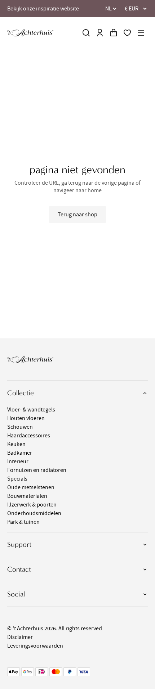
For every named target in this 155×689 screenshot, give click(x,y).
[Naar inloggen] (100, 33)
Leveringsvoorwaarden (35, 645)
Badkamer (19, 452)
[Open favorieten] (127, 33)
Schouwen (20, 427)
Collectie (20, 393)
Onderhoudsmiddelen (34, 513)
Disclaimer (20, 637)
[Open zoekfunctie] (86, 33)
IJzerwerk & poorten (32, 504)
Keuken (16, 444)
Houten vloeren (26, 418)
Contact (19, 569)
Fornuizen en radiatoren (36, 470)
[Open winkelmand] (113, 33)
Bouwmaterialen (27, 496)
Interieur (17, 461)
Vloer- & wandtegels (31, 409)
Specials (17, 478)
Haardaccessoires (28, 435)
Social (16, 594)
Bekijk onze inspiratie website (43, 8)
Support (19, 544)
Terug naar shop (77, 214)
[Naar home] (30, 32)
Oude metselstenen (30, 487)
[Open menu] (141, 33)
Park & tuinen (23, 522)
